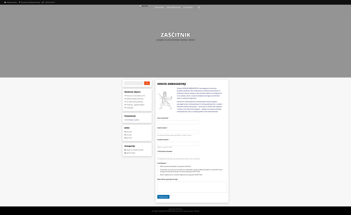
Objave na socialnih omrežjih (134, 150)
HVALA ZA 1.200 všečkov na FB (135, 96)
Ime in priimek (163, 118)
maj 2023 (129, 135)
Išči (147, 83)
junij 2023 (129, 132)
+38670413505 (49, 2)
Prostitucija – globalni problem (135, 105)
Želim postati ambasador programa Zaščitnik (175, 166)
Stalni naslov (162, 128)
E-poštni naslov (163, 140)
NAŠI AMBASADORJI (173, 7)
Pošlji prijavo (163, 197)
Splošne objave (130, 153)
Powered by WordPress (175, 209)
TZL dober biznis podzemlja (134, 102)
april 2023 (129, 138)
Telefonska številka (165, 151)
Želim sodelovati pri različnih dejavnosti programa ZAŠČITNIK (181, 175)
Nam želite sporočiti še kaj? (167, 179)
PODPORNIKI (188, 7)
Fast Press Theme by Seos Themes (187, 211)
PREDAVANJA (159, 7)
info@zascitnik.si (11, 2)
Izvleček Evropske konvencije (134, 99)
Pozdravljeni (129, 108)
